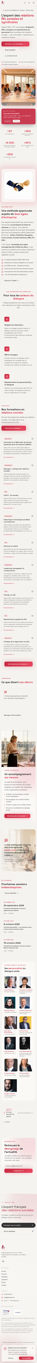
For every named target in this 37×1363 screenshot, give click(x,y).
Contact (3, 1285)
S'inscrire (16, 121)
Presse (3, 1282)
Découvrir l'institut (10, 280)
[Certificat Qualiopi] (6, 1312)
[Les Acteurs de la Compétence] (18, 1312)
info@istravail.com (9, 1297)
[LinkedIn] (3, 1261)
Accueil (3, 1271)
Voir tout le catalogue (12, 428)
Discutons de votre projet (16, 816)
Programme (7, 121)
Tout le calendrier (10, 893)
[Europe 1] (24, 1122)
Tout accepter (26, 1358)
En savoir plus (23, 1354)
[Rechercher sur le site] (25, 3)
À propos (4, 1274)
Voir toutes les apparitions (25, 1113)
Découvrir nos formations (14, 44)
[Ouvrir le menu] (34, 3)
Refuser (10, 1358)
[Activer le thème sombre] (29, 3)
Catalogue (4, 1277)
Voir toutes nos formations (17, 664)
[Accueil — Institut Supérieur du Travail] (2, 3)
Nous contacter (10, 50)
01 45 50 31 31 (12, 56)
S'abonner (17, 1171)
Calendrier (4, 1279)
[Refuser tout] (32, 1348)
